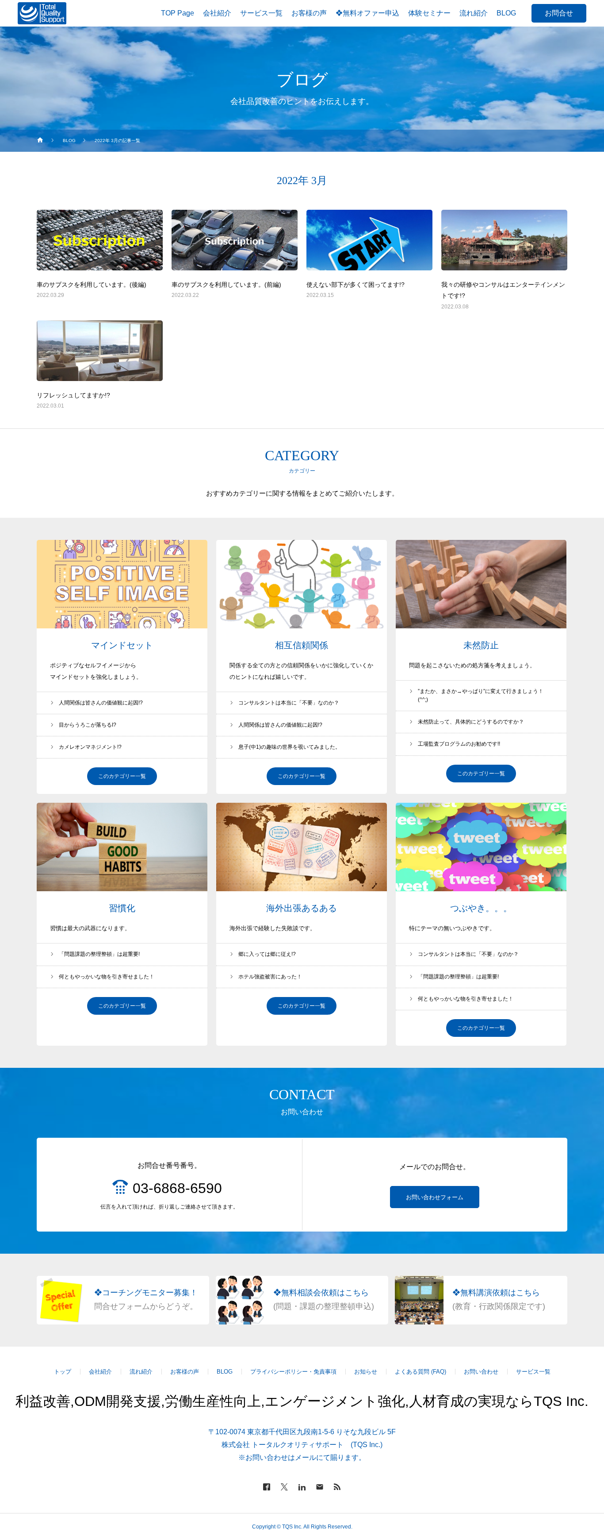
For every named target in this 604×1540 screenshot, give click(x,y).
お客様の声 (184, 1371)
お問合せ (559, 13)
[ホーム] (40, 141)
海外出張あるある (301, 908)
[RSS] (337, 1486)
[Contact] (319, 1486)
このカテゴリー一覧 (122, 776)
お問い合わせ (481, 1371)
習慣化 (122, 908)
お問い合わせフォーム (434, 1197)
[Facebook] (266, 1486)
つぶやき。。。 (481, 908)
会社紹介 (100, 1371)
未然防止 (481, 645)
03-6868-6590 (177, 1188)
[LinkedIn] (302, 1486)
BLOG (225, 1371)
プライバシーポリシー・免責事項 (293, 1371)
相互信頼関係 (301, 645)
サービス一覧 (533, 1371)
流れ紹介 (141, 1371)
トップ (62, 1371)
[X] (284, 1486)
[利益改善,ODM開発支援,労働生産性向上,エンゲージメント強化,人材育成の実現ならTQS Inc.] (42, 13)
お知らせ (365, 1371)
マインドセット (122, 645)
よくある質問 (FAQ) (420, 1371)
